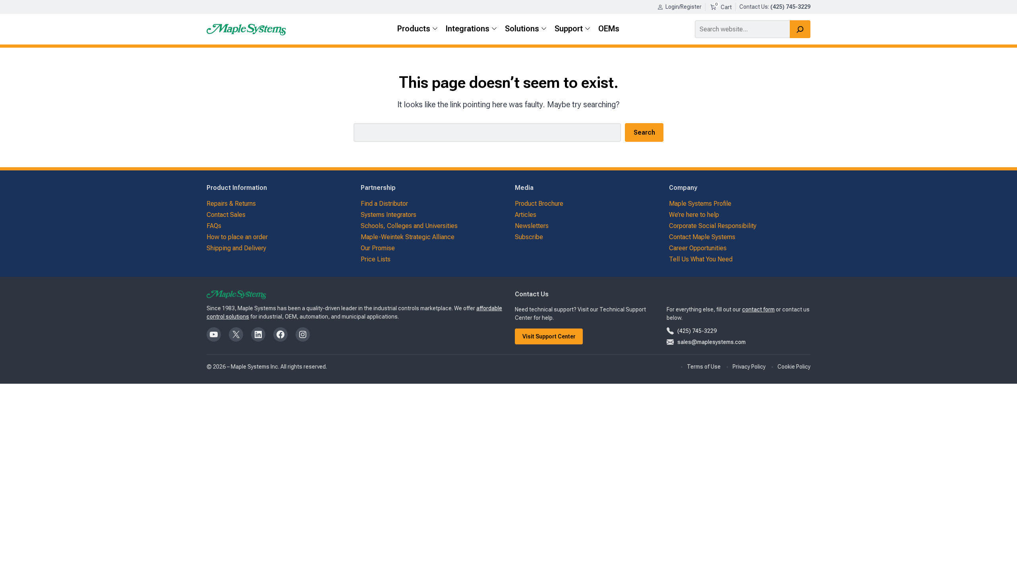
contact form (758, 309)
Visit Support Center (549, 336)
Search (644, 132)
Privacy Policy (749, 366)
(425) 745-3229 (697, 331)
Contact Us (753, 7)
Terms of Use (704, 366)
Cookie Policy (793, 366)
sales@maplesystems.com (711, 342)
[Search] (800, 29)
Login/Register (683, 7)
